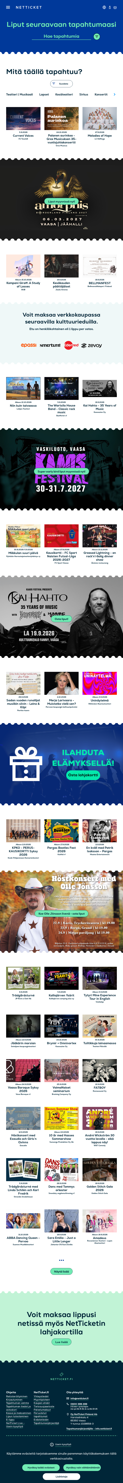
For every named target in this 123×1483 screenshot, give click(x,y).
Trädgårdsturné (23, 995)
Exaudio (23, 1145)
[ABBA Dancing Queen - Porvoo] (23, 1221)
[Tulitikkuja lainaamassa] (99, 1026)
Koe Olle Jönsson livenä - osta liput (62, 914)
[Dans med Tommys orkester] (61, 1170)
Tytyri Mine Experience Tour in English (100, 997)
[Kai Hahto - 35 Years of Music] (99, 389)
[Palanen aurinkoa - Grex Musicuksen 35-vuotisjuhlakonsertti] (61, 119)
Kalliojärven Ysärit (61, 995)
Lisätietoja (62, 1476)
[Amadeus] (99, 1221)
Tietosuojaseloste (44, 1406)
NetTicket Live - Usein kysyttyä (15, 1425)
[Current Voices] (23, 119)
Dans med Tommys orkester (61, 1188)
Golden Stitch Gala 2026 (100, 1188)
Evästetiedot (41, 1419)
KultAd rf (62, 854)
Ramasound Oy (99, 1091)
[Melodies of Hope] (99, 119)
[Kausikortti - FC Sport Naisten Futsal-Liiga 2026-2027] (61, 536)
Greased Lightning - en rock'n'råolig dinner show (100, 556)
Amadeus (99, 1238)
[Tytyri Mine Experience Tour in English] (99, 979)
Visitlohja (100, 1002)
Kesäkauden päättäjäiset (61, 284)
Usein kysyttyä (63, 1444)
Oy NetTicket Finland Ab (83, 1414)
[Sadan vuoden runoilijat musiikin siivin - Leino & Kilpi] (23, 684)
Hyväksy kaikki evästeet (41, 1467)
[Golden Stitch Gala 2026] (99, 1170)
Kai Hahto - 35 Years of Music (99, 407)
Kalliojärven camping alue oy (61, 999)
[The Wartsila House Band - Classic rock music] (61, 389)
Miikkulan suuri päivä (23, 553)
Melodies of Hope (100, 136)
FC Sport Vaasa (62, 563)
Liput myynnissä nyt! (61, 201)
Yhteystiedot (41, 1396)
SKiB (23, 290)
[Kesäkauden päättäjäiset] (61, 266)
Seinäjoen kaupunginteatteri (23, 1046)
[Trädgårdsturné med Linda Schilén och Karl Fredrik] (23, 1170)
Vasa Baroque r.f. (23, 1094)
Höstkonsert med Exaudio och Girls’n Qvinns (23, 1139)
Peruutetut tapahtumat (40, 1415)
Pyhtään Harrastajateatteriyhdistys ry (23, 556)
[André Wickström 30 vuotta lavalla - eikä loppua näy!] (99, 1119)
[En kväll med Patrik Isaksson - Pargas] (99, 831)
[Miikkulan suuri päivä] (23, 536)
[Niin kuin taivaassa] (23, 389)
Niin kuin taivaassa (23, 406)
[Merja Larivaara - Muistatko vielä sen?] (61, 684)
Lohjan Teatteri (23, 409)
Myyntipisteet (42, 1399)
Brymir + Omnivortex (61, 1043)
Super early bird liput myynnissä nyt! (61, 471)
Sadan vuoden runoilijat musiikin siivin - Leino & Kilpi (23, 704)
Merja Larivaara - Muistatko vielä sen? (61, 702)
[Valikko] (8, 7)
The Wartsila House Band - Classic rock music (61, 409)
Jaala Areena (62, 290)
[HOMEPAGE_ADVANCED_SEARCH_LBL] (96, 36)
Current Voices (23, 136)
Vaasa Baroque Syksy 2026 (23, 1089)
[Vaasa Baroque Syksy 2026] (23, 1071)
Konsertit (101, 94)
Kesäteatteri (64, 94)
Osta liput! (61, 619)
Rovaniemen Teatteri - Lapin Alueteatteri (99, 1242)
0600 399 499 (78, 1404)
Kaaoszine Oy (100, 412)
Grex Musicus (61, 146)
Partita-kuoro (23, 710)
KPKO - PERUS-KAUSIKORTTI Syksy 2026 (23, 851)
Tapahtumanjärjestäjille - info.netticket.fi (89, 1428)
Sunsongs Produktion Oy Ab (62, 1142)
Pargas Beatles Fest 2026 (61, 849)
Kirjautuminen (14, 1399)
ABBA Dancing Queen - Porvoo (23, 1239)
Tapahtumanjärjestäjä (46, 1423)
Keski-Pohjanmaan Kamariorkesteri (23, 858)
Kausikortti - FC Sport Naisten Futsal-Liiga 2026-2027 (61, 556)
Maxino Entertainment (100, 854)
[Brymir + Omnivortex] (61, 1026)
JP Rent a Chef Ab (23, 999)
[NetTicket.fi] (62, 1379)
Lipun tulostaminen (17, 1416)
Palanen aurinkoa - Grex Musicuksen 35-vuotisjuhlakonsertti (61, 139)
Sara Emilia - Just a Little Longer (61, 1239)
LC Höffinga (100, 139)
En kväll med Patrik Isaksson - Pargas (99, 849)
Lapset (44, 94)
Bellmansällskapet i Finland (100, 286)
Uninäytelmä (100, 700)
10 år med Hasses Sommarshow (61, 1137)
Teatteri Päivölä (100, 1046)
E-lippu (10, 1419)
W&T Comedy (100, 1145)
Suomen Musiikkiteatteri (23, 1245)
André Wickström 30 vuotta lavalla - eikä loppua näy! (99, 1139)
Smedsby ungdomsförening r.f (62, 1193)
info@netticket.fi (79, 1398)
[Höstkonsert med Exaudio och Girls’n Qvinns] (23, 1119)
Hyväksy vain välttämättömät (83, 1467)
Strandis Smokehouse (23, 1197)
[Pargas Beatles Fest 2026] (61, 831)
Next (114, 94)
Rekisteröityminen (16, 1396)
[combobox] (61, 36)
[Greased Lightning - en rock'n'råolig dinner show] (99, 536)
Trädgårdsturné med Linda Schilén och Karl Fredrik (23, 1190)
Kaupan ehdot (42, 1403)
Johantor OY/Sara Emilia (62, 1245)
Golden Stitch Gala (100, 1193)
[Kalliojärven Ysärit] (61, 979)
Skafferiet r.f (61, 416)
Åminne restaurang (99, 563)
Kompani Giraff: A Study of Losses (23, 284)
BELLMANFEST (100, 283)
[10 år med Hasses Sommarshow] (61, 1119)
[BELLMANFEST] (99, 266)
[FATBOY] (99, 1071)
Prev (10, 94)
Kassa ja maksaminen (18, 1413)
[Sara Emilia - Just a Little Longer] (61, 1221)
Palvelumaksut (42, 1409)
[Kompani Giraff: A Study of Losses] (23, 266)
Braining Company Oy (61, 1094)
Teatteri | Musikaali (19, 94)
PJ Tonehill (23, 139)
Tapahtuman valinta (17, 1403)
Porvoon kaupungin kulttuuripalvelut (61, 707)
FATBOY (100, 1088)
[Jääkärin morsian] (23, 1026)
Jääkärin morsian (23, 1043)
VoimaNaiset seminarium (61, 1089)
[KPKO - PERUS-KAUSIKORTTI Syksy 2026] (23, 831)
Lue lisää (61, 1342)
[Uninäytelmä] (99, 684)
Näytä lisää (61, 1271)
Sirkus (83, 94)
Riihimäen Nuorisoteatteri (99, 704)
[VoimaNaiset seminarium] (61, 1071)
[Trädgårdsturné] (23, 979)
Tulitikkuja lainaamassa (99, 1043)
